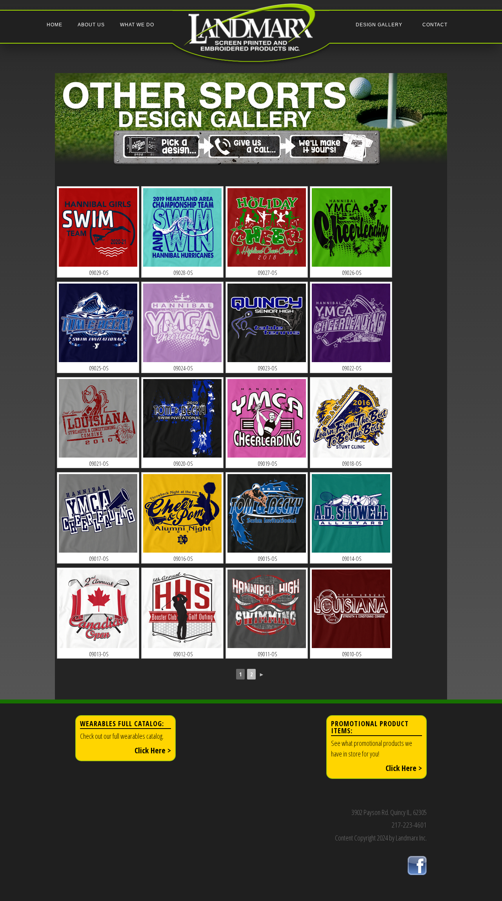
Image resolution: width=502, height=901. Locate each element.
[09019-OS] (266, 418)
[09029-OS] (98, 227)
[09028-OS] (182, 227)
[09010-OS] (351, 609)
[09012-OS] (182, 609)
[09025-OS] (98, 323)
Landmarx (251, 40)
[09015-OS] (266, 513)
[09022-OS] (351, 323)
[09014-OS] (351, 513)
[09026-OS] (351, 227)
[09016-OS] (182, 513)
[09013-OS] (98, 609)
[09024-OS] (182, 323)
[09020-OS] (182, 418)
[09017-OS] (98, 513)
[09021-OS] (98, 418)
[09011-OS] (266, 609)
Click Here (153, 750)
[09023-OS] (266, 323)
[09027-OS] (266, 227)
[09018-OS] (351, 418)
